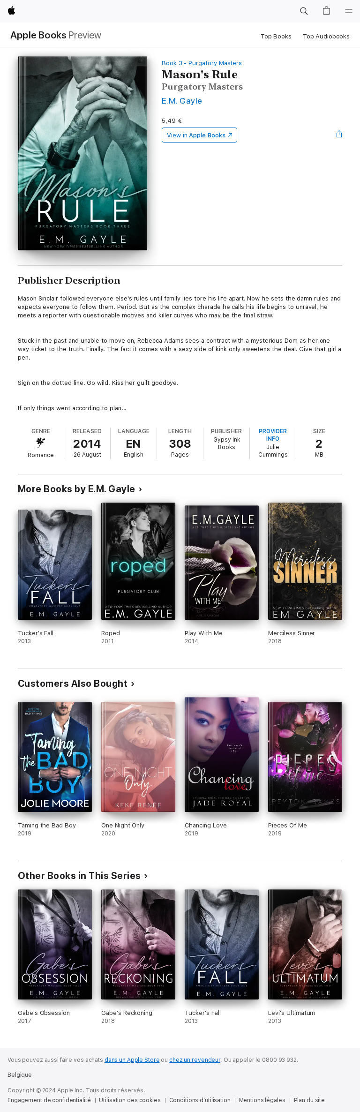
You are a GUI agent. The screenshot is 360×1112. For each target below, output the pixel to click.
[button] (303, 11)
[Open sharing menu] (339, 135)
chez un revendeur (194, 1060)
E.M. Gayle (182, 100)
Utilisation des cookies (129, 1100)
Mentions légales (262, 1100)
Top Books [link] (276, 36)
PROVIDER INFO (273, 435)
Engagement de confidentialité (49, 1100)
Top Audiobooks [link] (326, 36)
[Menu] (349, 11)
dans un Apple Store (132, 1060)
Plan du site (309, 1100)
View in (196, 135)
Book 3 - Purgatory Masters (202, 63)
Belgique (20, 1075)
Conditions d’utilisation (200, 1100)
